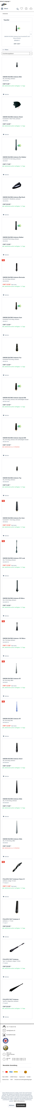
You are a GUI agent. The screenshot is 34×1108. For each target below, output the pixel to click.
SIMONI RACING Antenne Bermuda (14, 278)
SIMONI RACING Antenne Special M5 (15, 438)
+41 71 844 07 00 (11, 1026)
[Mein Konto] (27, 9)
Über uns (8, 1053)
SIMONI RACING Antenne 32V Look (14, 559)
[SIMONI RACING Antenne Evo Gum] (17, 507)
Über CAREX (5, 1077)
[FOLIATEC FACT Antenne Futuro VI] (17, 868)
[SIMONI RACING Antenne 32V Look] (17, 547)
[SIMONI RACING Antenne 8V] (17, 667)
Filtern (6, 49)
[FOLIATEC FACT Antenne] (17, 948)
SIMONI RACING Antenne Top (12, 478)
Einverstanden (21, 1105)
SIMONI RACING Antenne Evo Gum (14, 519)
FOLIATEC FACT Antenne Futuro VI (14, 880)
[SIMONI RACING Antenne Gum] (17, 29)
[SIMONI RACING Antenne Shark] (17, 106)
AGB (11, 1079)
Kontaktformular (11, 1034)
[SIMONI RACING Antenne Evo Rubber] (17, 146)
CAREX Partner (13, 1077)
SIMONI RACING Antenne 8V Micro (14, 599)
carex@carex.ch (10, 1030)
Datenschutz (5, 1079)
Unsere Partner (10, 1054)
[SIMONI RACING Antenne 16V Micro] (17, 627)
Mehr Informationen (19, 1101)
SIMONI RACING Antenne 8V (12, 679)
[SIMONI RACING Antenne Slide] (17, 788)
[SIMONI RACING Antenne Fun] (17, 346)
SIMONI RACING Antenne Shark (13, 117)
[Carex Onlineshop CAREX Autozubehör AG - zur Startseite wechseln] (4, 4)
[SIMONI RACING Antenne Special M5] (17, 426)
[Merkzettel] (22, 9)
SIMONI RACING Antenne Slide (12, 799)
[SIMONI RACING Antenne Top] (17, 467)
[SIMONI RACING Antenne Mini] (17, 65)
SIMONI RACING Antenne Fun (12, 358)
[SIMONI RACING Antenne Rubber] (17, 226)
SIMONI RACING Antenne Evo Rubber (14, 158)
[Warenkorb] (31, 9)
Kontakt (29, 1077)
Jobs (7, 1055)
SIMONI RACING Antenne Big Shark (14, 198)
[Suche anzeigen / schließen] (17, 9)
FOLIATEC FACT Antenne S (11, 920)
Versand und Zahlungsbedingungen (23, 1079)
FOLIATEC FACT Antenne (11, 960)
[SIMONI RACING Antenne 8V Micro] (17, 587)
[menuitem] (4, 8)
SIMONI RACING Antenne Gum (17, 37)
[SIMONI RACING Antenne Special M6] (17, 386)
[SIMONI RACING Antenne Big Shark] (17, 186)
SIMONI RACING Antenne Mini (12, 77)
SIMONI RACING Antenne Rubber (13, 238)
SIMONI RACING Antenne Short (12, 759)
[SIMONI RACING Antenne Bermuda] (17, 266)
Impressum (22, 1077)
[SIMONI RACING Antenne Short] (17, 747)
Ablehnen (11, 1105)
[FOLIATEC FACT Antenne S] (17, 908)
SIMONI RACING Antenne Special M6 (15, 398)
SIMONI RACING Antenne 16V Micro (14, 639)
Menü (6, 8)
